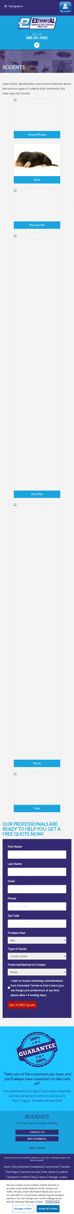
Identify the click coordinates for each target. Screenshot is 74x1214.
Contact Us (37, 1132)
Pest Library (48, 1171)
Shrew (37, 763)
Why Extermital (37, 1138)
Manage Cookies (58, 1177)
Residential (37, 1166)
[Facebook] (37, 45)
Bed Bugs (12, 1171)
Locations (62, 1171)
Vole (37, 808)
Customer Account (29, 1171)
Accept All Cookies (48, 1208)
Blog (33, 1177)
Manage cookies (23, 1208)
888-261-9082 (37, 37)
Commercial (51, 1166)
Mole (37, 179)
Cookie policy (52, 1201)
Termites (65, 1166)
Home (32, 1147)
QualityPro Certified (18, 1177)
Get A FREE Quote (22, 1005)
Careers (42, 1177)
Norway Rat (37, 225)
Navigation (16, 6)
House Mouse (37, 134)
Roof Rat (37, 494)
